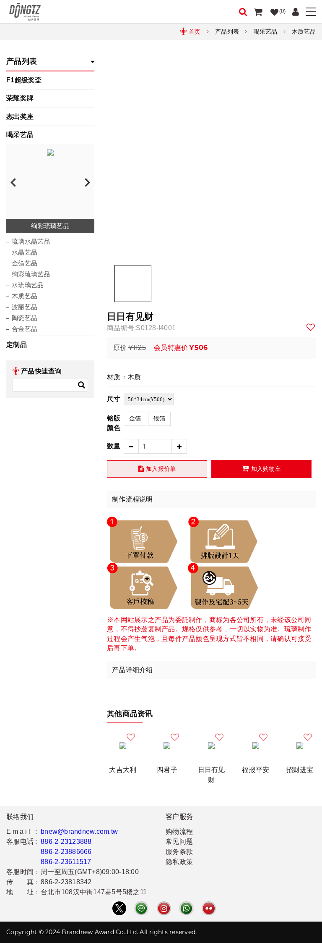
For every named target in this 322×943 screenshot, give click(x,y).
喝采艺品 (266, 31)
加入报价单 (161, 468)
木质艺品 (304, 31)
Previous (13, 182)
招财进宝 (300, 769)
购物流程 (179, 831)
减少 (131, 446)
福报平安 (255, 769)
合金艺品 (24, 328)
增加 (179, 446)
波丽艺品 (24, 306)
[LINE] (141, 908)
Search (81, 384)
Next (87, 182)
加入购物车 (266, 468)
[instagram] (164, 908)
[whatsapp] (186, 908)
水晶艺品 (24, 252)
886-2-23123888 (66, 841)
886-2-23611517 (66, 861)
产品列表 (227, 31)
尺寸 (114, 398)
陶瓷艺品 (24, 317)
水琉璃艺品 (28, 285)
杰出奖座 (20, 116)
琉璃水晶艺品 (31, 241)
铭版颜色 (114, 423)
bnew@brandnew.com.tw (79, 831)
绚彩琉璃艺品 (31, 274)
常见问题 (179, 841)
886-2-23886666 (66, 851)
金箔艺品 (24, 263)
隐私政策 (179, 861)
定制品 (16, 344)
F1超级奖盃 (24, 80)
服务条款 (179, 851)
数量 (114, 445)
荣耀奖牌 (20, 98)
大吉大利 (122, 769)
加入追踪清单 (311, 327)
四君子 (167, 769)
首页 (195, 31)
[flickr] (209, 908)
